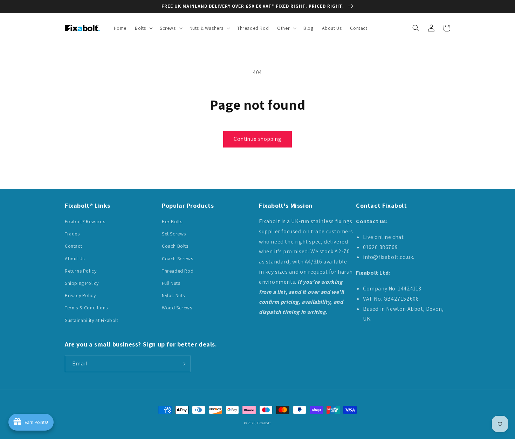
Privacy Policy (80, 295)
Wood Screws (177, 307)
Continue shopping (257, 139)
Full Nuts (171, 283)
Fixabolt (264, 423)
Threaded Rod (177, 271)
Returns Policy (80, 271)
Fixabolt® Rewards (85, 221)
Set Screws (174, 234)
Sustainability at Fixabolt (91, 320)
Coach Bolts (175, 246)
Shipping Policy (82, 283)
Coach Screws (177, 258)
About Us (75, 258)
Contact (73, 246)
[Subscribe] (183, 364)
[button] (143, 28)
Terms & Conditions (86, 307)
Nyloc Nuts (173, 295)
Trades (72, 234)
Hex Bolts (172, 221)
